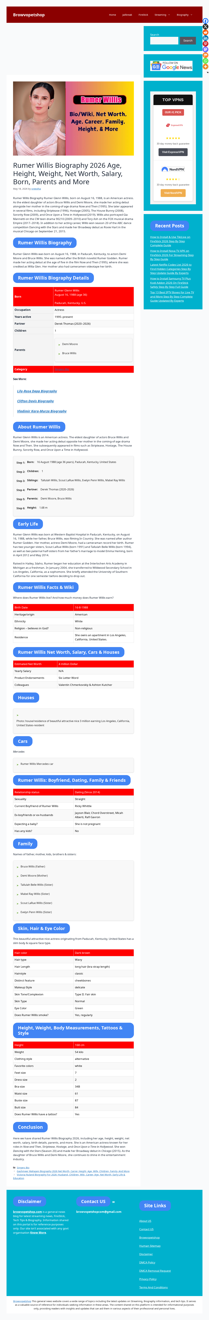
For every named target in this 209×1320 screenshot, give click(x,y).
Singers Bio (62, 369)
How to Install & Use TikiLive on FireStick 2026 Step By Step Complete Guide (170, 241)
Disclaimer (146, 1254)
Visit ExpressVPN (173, 152)
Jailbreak (127, 14)
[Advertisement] (73, 49)
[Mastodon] (205, 49)
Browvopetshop (29, 14)
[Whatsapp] (205, 61)
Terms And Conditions (153, 1287)
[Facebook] (205, 21)
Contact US (146, 1229)
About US (145, 1221)
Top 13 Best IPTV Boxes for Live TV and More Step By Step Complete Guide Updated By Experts (172, 296)
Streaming (160, 14)
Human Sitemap (150, 1246)
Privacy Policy (148, 1279)
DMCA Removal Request (155, 1271)
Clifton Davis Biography (35, 401)
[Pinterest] (205, 44)
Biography (183, 14)
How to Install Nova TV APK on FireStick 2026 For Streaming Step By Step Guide (172, 255)
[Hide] (207, 72)
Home (112, 14)
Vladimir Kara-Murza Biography (42, 411)
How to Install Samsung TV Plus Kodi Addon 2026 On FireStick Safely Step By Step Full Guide (170, 283)
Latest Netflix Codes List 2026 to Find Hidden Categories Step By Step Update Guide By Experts (171, 269)
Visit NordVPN (173, 193)
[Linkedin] (205, 38)
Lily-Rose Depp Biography (37, 391)
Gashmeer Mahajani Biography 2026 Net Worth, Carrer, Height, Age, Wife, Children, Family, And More (73, 1171)
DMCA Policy (147, 1262)
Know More (38, 1232)
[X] (205, 26)
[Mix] (205, 55)
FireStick (143, 14)
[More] (205, 66)
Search (154, 34)
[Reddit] (205, 32)
